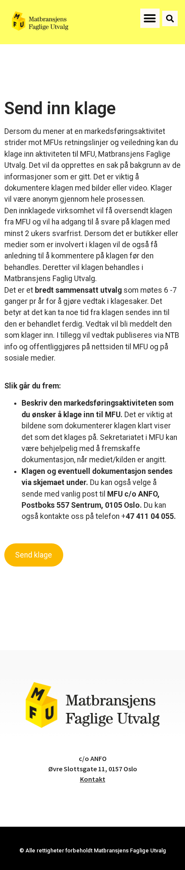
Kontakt (92, 779)
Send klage (33, 555)
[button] (150, 18)
